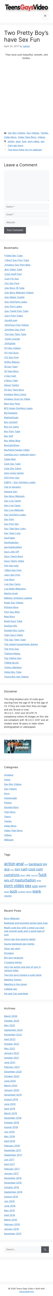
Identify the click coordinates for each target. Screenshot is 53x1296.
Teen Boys (9, 812)
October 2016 (11, 1187)
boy (17, 869)
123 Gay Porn (11, 357)
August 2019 (11, 1099)
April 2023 (9, 1039)
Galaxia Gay (10, 491)
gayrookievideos (13, 547)
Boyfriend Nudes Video (16, 450)
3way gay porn (12, 948)
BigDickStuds (11, 417)
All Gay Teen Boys (14, 389)
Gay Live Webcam (14, 510)
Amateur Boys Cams (15, 394)
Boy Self (8, 436)
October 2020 (11, 1076)
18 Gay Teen (11, 366)
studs (6, 892)
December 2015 (12, 1233)
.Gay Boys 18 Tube (14, 288)
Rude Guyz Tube (13, 621)
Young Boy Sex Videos (16, 676)
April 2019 (9, 1108)
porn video (33, 141)
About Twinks (11, 385)
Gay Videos (32, 133)
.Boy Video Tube (13, 269)
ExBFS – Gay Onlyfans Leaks (19, 482)
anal (18, 141)
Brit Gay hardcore (13, 957)
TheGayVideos (12, 653)
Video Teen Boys (27, 137)
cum (39, 869)
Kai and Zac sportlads (16, 993)
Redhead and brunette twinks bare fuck (26, 923)
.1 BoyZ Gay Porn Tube (16, 260)
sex (42, 141)
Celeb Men (10, 459)
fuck (24, 141)
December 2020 (13, 1071)
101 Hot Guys (11, 352)
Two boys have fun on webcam (25, 149)
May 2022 (9, 1048)
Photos (8, 802)
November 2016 (13, 1182)
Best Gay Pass (12, 403)
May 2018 (9, 1136)
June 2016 (9, 1206)
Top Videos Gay (12, 658)
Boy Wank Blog (12, 440)
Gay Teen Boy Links (15, 528)
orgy (39, 880)
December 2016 (12, 1178)
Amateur (8, 775)
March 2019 (10, 1113)
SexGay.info (10, 625)
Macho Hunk (11, 593)
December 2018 (12, 1118)
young (7, 895)
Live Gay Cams (12, 584)
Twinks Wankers (13, 667)
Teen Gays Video (13, 635)
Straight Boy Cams (14, 630)
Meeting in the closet (15, 984)
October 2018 (11, 1122)
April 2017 (9, 1164)
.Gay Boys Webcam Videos (19, 292)
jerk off (9, 880)
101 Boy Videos (12, 348)
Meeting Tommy (13, 979)
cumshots (12, 875)
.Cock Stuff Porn (13, 274)
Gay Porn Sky (11, 524)
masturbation (25, 880)
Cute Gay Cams (12, 468)
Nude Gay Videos (13, 602)
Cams (7, 779)
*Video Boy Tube (13, 255)
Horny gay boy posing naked (19, 939)
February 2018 (12, 1145)
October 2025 (11, 1020)
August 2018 (11, 1127)
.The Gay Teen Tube (15, 334)
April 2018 (9, 1141)
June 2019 (9, 1104)
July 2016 (9, 1201)
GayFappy (9, 538)
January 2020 (11, 1090)
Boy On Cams (11, 426)
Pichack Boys (11, 607)
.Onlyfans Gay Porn (14, 329)
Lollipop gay (10, 989)
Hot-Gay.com (11, 565)
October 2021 (11, 1057)
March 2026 (10, 1016)
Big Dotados (10, 413)
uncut (29, 891)
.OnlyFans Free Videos (16, 325)
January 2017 (11, 1173)
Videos (41, 137)
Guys (7, 793)
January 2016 (11, 1229)
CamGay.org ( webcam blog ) (20, 454)
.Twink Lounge (12, 339)
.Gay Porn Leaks (13, 306)
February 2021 (12, 1067)
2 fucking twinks (13, 962)
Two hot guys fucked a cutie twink (22, 975)
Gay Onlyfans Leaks (15, 514)
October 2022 (11, 1044)
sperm (42, 886)
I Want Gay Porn (13, 570)
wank (36, 891)
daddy (22, 875)
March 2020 (10, 1085)
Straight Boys (11, 807)
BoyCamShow (11, 445)
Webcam (9, 839)
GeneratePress (26, 1291)
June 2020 (10, 1081)
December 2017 (12, 1150)
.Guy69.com (10, 320)
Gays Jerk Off (11, 551)
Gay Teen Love (12, 533)
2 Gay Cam (10, 376)
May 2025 (9, 1025)
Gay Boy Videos (16, 133)
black (12, 870)
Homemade (10, 798)
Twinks (44, 133)
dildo (28, 875)
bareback (35, 864)
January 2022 (11, 1053)
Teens (7, 816)
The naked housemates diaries (21, 644)
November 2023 (13, 1034)
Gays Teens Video (14, 561)
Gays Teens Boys (13, 556)
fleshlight (34, 875)
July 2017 (9, 1159)
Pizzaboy (9, 953)
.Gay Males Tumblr (14, 297)
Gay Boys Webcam (14, 496)
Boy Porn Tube (12, 431)
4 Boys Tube (11, 380)
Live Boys (9, 579)
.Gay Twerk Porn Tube (16, 311)
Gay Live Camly (12, 501)
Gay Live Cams (12, 505)
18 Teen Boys (11, 371)
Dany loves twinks (14, 473)
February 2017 (12, 1169)
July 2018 (9, 1131)
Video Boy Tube (12, 672)
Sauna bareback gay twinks (19, 944)
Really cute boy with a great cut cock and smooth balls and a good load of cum (24, 931)
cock (31, 869)
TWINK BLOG (11, 662)
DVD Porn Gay (12, 477)
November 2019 (13, 1094)
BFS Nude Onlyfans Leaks (18, 408)
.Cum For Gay (11, 278)
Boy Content (11, 422)
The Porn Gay (11, 649)
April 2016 (9, 1215)
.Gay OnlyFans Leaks (15, 302)
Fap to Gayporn (12, 487)
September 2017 (13, 1155)
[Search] (45, 1249)
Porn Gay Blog (12, 612)
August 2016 (11, 1196)
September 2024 (13, 1030)
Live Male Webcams (15, 588)
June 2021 (9, 1062)
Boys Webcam (12, 918)
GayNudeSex (11, 542)
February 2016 (12, 1224)
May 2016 (9, 1210)
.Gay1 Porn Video (13, 315)
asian (26, 864)
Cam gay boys (15, 145)
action (11, 141)
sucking (21, 892)
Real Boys (9, 616)
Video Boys (10, 137)
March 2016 (10, 1219)
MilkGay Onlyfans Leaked (18, 598)
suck (13, 891)
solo (35, 886)
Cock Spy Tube (12, 463)
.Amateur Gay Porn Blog (17, 265)
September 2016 (13, 1192)
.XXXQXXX (9, 343)
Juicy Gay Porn (12, 575)
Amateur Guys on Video (17, 399)
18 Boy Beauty (12, 362)
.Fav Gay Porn (11, 283)
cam (24, 869)
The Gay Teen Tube (15, 639)
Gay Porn (9, 519)
